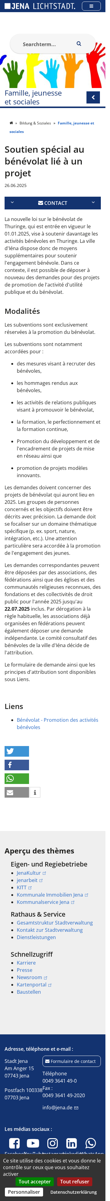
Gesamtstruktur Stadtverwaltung (55, 922)
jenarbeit (27, 880)
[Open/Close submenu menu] (93, 97)
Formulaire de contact (73, 1061)
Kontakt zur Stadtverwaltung (50, 930)
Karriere (26, 962)
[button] (17, 751)
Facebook (16, 1157)
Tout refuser (74, 1181)
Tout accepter (35, 1181)
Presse (24, 970)
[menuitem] (53, 882)
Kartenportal (31, 984)
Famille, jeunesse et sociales (33, 97)
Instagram (54, 1157)
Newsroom (29, 977)
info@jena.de (57, 1107)
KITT (22, 887)
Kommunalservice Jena (43, 902)
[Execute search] (79, 43)
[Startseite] (11, 123)
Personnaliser (24, 1192)
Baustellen (29, 992)
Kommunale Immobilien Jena (50, 894)
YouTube (34, 1157)
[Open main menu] (91, 6)
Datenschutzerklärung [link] (73, 1192)
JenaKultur (29, 873)
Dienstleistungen (36, 937)
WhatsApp (92, 1157)
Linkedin (72, 1157)
